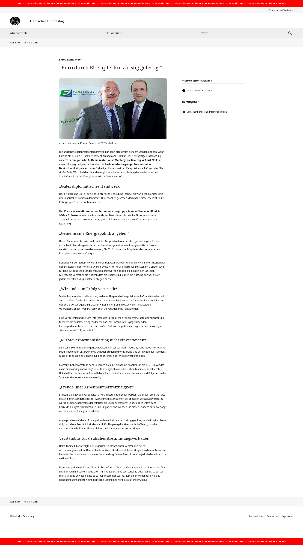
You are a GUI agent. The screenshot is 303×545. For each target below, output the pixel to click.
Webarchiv (15, 42)
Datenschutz (273, 516)
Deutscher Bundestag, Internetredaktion (207, 111)
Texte (204, 33)
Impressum (287, 516)
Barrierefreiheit (256, 516)
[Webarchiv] (37, 21)
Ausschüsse (114, 33)
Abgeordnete (19, 33)
